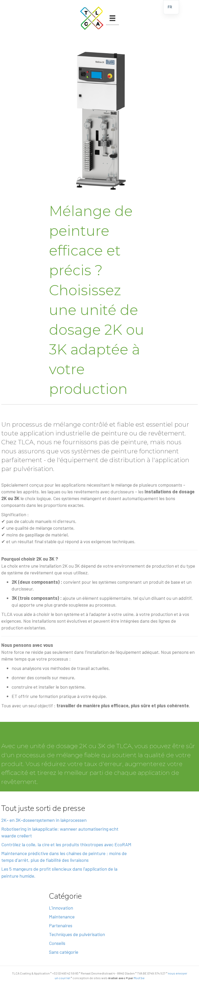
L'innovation (61, 908)
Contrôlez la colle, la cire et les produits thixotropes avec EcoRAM (66, 844)
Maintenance (62, 916)
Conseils (57, 943)
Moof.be (139, 978)
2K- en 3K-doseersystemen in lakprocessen (44, 820)
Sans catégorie (63, 952)
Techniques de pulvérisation (77, 934)
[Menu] (112, 18)
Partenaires (60, 925)
